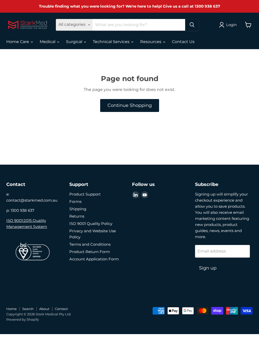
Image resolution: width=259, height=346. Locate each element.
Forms (75, 201)
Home (11, 309)
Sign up (208, 268)
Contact (61, 309)
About (44, 309)
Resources (151, 41)
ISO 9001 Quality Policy (90, 223)
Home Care (18, 41)
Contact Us (183, 41)
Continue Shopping (129, 105)
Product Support (85, 194)
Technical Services (112, 41)
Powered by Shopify (22, 319)
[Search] (192, 25)
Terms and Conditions (90, 244)
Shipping (77, 208)
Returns (76, 216)
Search (28, 309)
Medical (48, 41)
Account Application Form (94, 259)
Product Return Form (89, 251)
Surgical (74, 41)
